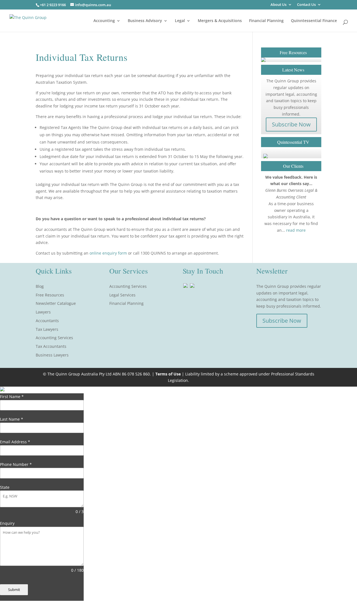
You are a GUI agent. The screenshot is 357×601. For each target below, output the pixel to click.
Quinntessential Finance (314, 21)
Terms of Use (168, 374)
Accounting (104, 21)
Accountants (47, 320)
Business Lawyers (52, 355)
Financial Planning (266, 21)
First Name (12, 396)
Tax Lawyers (47, 329)
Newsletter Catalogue (56, 303)
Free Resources (50, 295)
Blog (40, 286)
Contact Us (306, 5)
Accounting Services (54, 337)
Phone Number (16, 464)
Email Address (15, 441)
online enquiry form (109, 253)
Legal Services (122, 295)
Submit (14, 589)
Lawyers (43, 312)
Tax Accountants (51, 346)
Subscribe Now (291, 124)
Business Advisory (145, 21)
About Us (278, 5)
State (4, 487)
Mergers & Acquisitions (220, 21)
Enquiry (7, 523)
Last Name (11, 419)
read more (296, 230)
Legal (180, 21)
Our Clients (293, 166)
